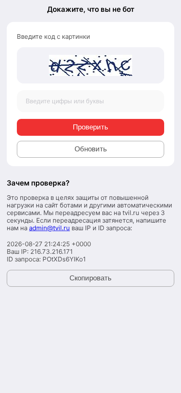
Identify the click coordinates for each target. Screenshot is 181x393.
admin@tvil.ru (49, 228)
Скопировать (90, 278)
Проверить (90, 127)
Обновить (91, 149)
